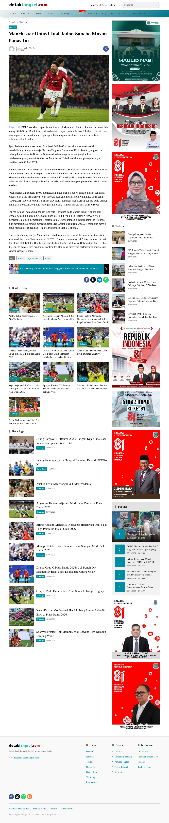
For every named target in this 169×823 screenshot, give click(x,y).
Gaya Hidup (41, 469)
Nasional (90, 756)
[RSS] (29, 796)
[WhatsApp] (106, 280)
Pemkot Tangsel (122, 762)
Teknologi (91, 777)
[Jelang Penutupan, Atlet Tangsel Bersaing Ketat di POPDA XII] (21, 466)
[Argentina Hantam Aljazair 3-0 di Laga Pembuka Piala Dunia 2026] (59, 303)
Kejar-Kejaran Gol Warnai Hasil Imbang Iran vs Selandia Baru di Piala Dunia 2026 (24, 388)
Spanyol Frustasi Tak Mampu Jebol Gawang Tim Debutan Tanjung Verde (56, 388)
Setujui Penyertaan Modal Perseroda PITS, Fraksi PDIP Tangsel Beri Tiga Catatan (140, 561)
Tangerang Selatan (123, 756)
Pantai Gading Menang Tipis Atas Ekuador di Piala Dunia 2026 (24, 422)
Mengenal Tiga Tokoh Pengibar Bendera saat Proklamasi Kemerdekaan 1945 (141, 573)
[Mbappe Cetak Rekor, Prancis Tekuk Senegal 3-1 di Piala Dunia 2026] (24, 337)
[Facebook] (86, 280)
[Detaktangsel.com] (28, 4)
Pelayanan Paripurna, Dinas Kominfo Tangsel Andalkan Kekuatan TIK (141, 268)
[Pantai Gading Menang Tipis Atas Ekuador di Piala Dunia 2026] (24, 407)
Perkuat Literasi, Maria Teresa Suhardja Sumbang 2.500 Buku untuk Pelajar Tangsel (142, 284)
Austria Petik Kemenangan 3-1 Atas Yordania (23, 317)
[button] (157, 5)
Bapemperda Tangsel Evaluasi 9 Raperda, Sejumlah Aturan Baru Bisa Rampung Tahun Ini (143, 300)
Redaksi (19, 48)
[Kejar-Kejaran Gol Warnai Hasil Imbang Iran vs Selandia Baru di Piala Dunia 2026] (24, 372)
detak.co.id (14, 127)
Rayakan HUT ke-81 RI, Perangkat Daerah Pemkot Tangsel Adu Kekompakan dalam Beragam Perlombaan (144, 316)
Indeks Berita (144, 751)
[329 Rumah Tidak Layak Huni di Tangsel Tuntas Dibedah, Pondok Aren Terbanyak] (118, 253)
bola (22, 258)
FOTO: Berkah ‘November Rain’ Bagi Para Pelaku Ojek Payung (142, 548)
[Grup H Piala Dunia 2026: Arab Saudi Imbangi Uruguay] (93, 337)
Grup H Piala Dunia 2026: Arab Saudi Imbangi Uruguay (92, 352)
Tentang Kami (144, 767)
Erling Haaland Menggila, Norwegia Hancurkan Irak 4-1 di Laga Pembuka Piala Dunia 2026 (92, 319)
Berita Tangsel (121, 767)
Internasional (92, 782)
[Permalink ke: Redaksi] (12, 49)
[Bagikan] (106, 49)
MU (49, 258)
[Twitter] (93, 280)
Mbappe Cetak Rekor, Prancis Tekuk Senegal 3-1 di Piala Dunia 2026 (24, 353)
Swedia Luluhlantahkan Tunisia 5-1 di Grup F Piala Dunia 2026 (92, 387)
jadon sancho (35, 258)
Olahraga (12, 27)
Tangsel (89, 762)
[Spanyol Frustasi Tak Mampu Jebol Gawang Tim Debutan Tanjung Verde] (59, 372)
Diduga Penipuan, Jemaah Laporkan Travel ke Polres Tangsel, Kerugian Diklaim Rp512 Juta (144, 236)
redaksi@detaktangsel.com (26, 757)
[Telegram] (99, 280)
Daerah (89, 751)
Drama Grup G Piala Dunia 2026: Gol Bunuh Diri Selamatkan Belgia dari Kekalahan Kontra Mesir (58, 354)
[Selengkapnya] (46, 745)
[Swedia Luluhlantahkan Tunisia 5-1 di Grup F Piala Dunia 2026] (93, 372)
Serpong (118, 772)
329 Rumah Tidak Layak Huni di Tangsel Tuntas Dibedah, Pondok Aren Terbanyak (143, 252)
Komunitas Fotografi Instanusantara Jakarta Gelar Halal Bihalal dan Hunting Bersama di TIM (140, 586)
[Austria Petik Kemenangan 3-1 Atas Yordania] (24, 303)
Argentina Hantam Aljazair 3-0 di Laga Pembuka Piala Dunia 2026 (58, 317)
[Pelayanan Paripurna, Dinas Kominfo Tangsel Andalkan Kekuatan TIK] (118, 269)
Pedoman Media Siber (148, 756)
